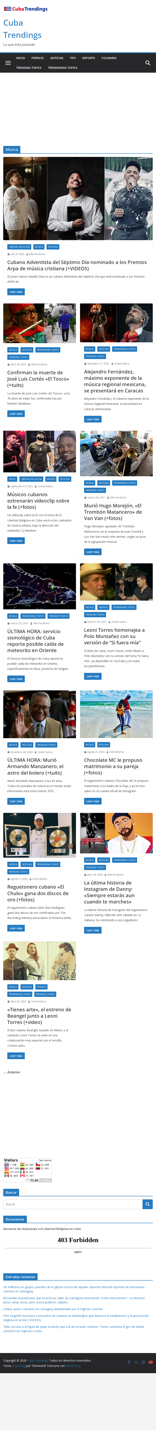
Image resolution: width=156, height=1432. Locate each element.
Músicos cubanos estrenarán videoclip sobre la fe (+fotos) (38, 500)
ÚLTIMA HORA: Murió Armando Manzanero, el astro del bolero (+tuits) (35, 766)
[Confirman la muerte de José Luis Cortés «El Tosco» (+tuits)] (39, 323)
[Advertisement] (78, 103)
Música (39, 246)
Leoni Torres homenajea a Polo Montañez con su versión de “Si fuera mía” (114, 636)
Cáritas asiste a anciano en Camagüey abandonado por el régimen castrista (53, 1309)
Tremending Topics (62, 68)
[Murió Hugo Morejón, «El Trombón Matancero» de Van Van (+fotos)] (116, 453)
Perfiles (37, 58)
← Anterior (11, 1072)
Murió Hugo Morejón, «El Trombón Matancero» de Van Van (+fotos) (113, 511)
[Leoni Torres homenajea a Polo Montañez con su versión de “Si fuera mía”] (116, 582)
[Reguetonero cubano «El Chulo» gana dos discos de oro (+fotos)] (39, 835)
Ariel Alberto (116, 752)
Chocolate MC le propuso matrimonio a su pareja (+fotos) (113, 766)
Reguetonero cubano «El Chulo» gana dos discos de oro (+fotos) (38, 893)
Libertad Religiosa (19, 246)
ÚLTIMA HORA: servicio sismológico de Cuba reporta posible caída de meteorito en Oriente (35, 641)
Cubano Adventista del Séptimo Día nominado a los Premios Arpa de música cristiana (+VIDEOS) (77, 265)
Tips (73, 58)
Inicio (20, 58)
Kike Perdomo (37, 254)
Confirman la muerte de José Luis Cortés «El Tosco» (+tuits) (38, 378)
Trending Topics (28, 68)
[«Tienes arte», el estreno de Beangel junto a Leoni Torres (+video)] (39, 961)
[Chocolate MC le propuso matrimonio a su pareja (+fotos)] (116, 714)
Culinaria (109, 58)
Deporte (88, 58)
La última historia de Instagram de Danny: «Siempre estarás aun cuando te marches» (109, 892)
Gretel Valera (121, 363)
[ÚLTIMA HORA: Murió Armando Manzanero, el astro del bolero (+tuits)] (39, 714)
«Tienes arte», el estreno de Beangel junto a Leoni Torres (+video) (39, 1015)
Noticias (56, 58)
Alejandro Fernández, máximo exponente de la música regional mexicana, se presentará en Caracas (115, 381)
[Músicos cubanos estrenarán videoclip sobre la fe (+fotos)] (39, 451)
